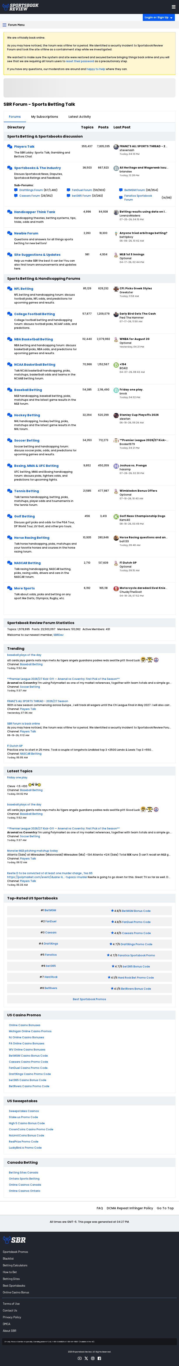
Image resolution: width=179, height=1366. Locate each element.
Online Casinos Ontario (24, 1191)
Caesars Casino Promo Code (28, 1062)
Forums (15, 116)
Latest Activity (80, 116)
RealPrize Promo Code (23, 1141)
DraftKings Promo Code (136, 944)
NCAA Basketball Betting (34, 364)
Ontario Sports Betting (24, 1178)
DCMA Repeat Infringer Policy (130, 1208)
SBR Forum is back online (23, 723)
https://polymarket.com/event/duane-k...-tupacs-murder (47, 877)
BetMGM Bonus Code (136, 911)
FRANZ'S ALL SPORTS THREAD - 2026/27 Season (37, 701)
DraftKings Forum (31, 190)
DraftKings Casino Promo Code (30, 1074)
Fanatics (51, 955)
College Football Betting (34, 314)
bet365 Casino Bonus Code (27, 1080)
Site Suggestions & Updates (37, 254)
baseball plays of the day (24, 655)
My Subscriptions (44, 116)
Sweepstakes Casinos (24, 1111)
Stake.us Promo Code (23, 1117)
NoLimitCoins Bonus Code (26, 1135)
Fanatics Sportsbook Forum (138, 197)
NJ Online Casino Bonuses (26, 1037)
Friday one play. (17, 777)
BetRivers (51, 988)
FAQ (100, 1208)
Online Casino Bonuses (24, 1025)
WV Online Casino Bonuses (27, 1049)
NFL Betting (23, 289)
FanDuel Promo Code (136, 922)
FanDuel (50, 921)
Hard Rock (51, 977)
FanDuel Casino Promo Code (28, 1068)
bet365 (51, 966)
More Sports (24, 588)
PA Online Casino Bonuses (26, 1043)
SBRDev (58, 635)
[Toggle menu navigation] (173, 7)
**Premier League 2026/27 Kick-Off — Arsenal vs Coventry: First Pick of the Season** (63, 679)
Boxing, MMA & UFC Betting (36, 466)
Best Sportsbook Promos (89, 999)
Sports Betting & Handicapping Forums (43, 278)
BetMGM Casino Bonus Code (28, 1055)
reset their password (80, 61)
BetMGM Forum (134, 190)
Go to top (165, 1208)
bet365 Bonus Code (136, 966)
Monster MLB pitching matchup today (32, 851)
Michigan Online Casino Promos (30, 1031)
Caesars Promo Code (136, 933)
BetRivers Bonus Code (136, 989)
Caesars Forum (29, 196)
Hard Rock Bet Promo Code (136, 977)
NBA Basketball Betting (33, 339)
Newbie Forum (26, 233)
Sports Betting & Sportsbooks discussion (45, 136)
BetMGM (50, 910)
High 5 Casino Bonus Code (27, 1123)
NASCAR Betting (27, 563)
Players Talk (24, 146)
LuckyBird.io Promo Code (25, 1147)
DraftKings (51, 943)
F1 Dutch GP (15, 746)
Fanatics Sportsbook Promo (136, 955)
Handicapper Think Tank (34, 212)
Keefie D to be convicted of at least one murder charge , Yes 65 (50, 873)
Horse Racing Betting (31, 537)
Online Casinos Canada (25, 1185)
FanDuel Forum (82, 190)
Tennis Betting (26, 491)
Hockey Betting (27, 415)
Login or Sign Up (157, 17)
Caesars (51, 932)
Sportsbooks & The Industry (37, 168)
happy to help (95, 69)
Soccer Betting (26, 440)
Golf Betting (24, 516)
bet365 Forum (81, 196)
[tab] (15, 116)
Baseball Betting (28, 390)
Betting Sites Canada (23, 1172)
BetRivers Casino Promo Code (29, 1086)
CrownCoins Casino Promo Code (31, 1129)
